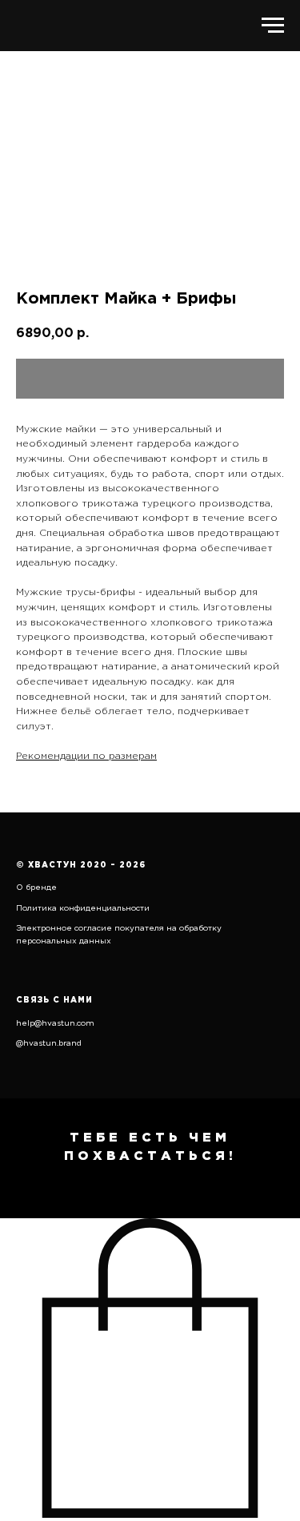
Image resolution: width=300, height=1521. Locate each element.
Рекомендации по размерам (86, 756)
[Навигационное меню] (273, 26)
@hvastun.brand (49, 1043)
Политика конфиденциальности (83, 908)
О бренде (36, 888)
